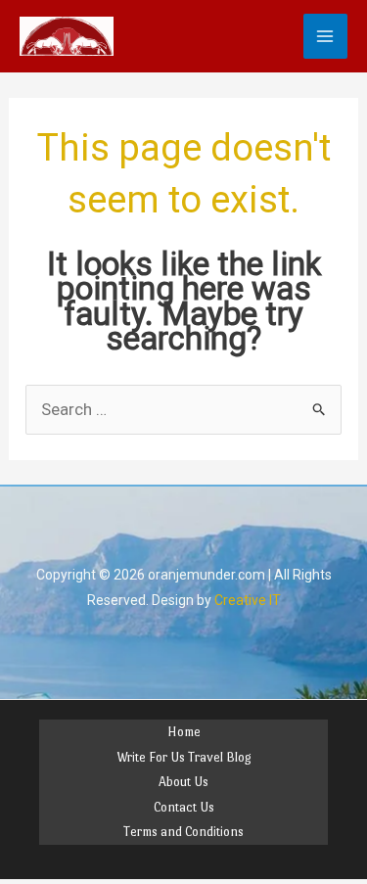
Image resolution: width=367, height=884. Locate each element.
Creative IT (247, 600)
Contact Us (184, 807)
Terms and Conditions (183, 831)
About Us (183, 781)
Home (184, 731)
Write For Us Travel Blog (184, 757)
